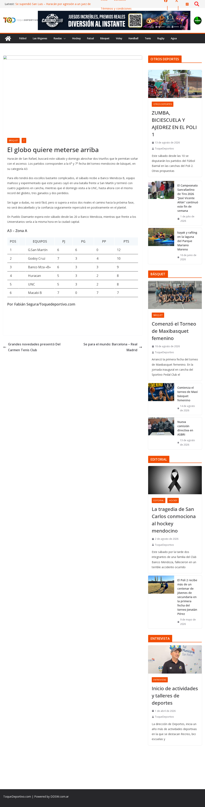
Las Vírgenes (40, 38)
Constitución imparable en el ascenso (39, 3)
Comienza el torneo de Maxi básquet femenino (187, 394)
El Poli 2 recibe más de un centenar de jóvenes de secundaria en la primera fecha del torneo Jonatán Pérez (187, 597)
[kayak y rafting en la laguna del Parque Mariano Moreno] (161, 246)
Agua (174, 38)
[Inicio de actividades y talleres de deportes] (175, 659)
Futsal (90, 38)
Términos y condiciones (116, 8)
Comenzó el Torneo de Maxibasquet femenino (174, 330)
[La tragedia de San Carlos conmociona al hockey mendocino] (175, 480)
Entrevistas (159, 679)
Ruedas (58, 38)
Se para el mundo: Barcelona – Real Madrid (110, 347)
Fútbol (22, 38)
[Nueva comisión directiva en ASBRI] (161, 433)
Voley (119, 38)
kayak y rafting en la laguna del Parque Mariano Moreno (187, 241)
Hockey (76, 38)
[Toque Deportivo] (8, 38)
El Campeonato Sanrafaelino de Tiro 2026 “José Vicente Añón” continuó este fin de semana (187, 198)
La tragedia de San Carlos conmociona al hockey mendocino (174, 520)
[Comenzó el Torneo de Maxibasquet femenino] (175, 295)
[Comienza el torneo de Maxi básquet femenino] (161, 399)
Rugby (160, 38)
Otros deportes (162, 104)
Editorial (158, 500)
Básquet (105, 38)
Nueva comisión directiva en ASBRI (185, 428)
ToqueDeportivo (164, 148)
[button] (64, 38)
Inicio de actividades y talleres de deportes (175, 695)
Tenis (148, 38)
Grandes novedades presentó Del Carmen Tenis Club (34, 347)
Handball (133, 38)
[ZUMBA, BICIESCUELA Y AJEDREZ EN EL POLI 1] (175, 84)
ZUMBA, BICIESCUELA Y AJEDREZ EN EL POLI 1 (174, 123)
